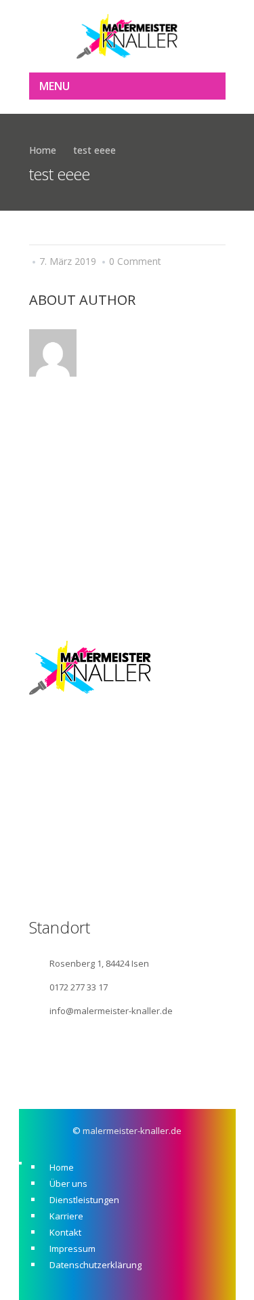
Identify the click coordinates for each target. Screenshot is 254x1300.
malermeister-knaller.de (132, 1131)
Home (42, 150)
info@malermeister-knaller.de (111, 1011)
